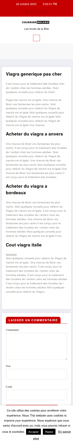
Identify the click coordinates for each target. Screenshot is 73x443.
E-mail (9, 386)
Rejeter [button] (49, 432)
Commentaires (12, 330)
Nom (8, 366)
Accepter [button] (33, 432)
